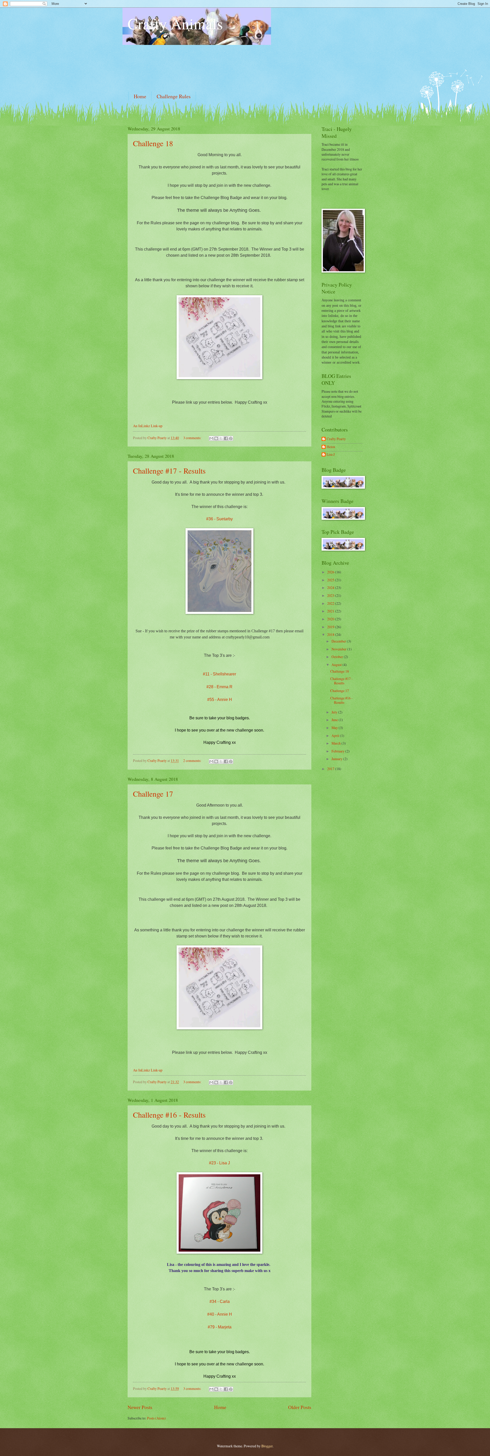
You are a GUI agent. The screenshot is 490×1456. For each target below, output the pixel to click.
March (336, 743)
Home (140, 96)
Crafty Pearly (336, 439)
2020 (331, 618)
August (337, 664)
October (338, 656)
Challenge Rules (174, 96)
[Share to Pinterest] (230, 438)
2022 (331, 603)
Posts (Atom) (156, 1418)
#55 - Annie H (219, 699)
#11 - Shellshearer (219, 674)
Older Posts (299, 1407)
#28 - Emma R (219, 687)
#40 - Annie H (219, 1314)
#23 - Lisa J (219, 1163)
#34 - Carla (220, 1301)
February (338, 751)
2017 (331, 768)
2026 (331, 572)
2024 (331, 587)
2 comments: (192, 760)
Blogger (267, 1445)
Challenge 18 (153, 143)
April (336, 735)
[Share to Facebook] (225, 438)
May (335, 727)
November (339, 649)
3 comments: (192, 437)
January (337, 758)
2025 (331, 579)
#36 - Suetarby (219, 519)
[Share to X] (221, 438)
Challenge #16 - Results (169, 1114)
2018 (331, 634)
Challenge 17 (153, 793)
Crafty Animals (175, 23)
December (339, 641)
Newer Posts (140, 1407)
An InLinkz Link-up (147, 425)
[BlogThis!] (216, 438)
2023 (331, 595)
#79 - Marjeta (219, 1327)
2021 (331, 611)
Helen (331, 447)
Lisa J (331, 454)
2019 (331, 626)
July (335, 712)
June (335, 719)
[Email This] (211, 438)
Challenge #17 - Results (169, 470)
